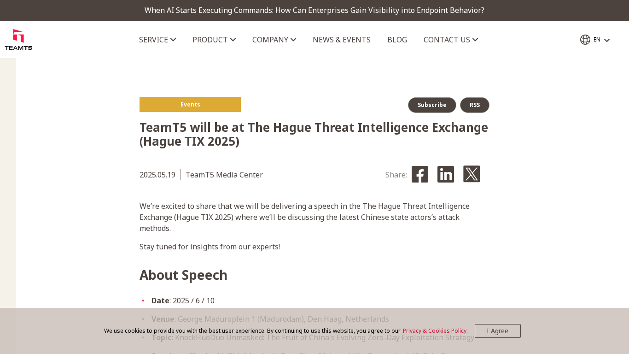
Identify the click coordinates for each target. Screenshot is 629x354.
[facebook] (420, 175)
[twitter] (471, 174)
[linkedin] (445, 175)
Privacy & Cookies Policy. (435, 331)
